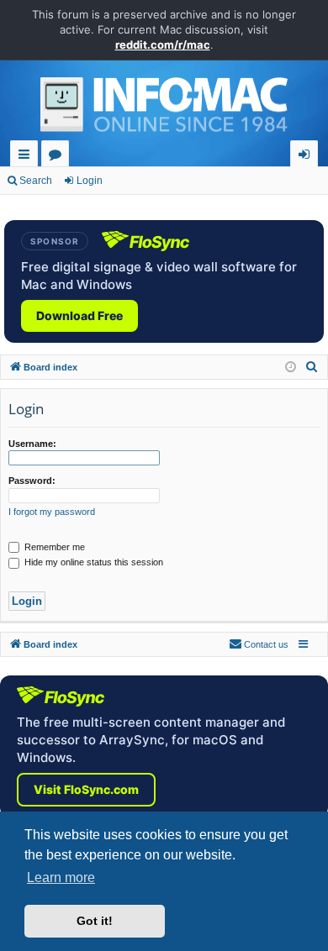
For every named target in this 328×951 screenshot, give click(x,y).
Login (90, 181)
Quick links (27, 156)
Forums (58, 156)
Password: (32, 481)
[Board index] (164, 109)
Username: (32, 444)
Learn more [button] (61, 877)
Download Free (79, 315)
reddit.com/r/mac (162, 44)
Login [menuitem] (307, 156)
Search (35, 181)
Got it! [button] (95, 920)
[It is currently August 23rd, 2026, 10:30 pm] (290, 367)
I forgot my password (51, 512)
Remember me (53, 547)
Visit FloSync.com (86, 789)
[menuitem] (312, 367)
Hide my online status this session (92, 562)
